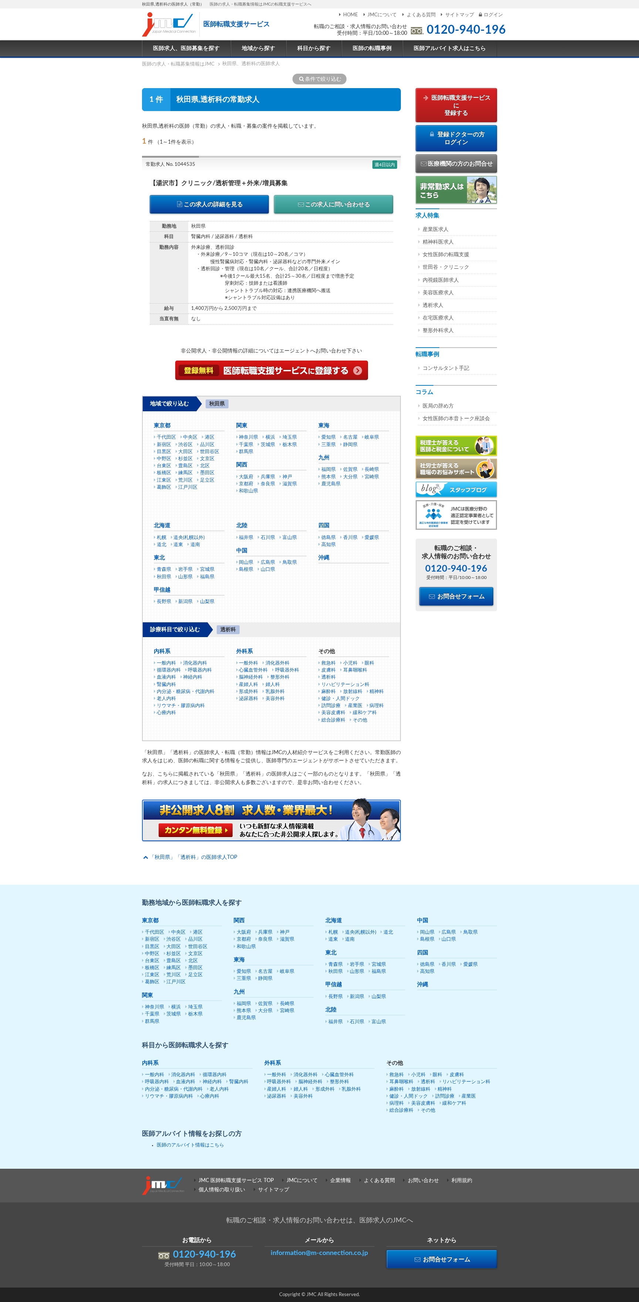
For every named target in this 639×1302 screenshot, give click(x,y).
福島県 (207, 577)
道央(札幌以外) (188, 537)
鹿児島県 (331, 484)
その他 (360, 720)
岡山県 (246, 562)
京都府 (246, 484)
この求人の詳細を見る (213, 204)
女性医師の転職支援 (446, 254)
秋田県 (164, 577)
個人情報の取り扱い (222, 1189)
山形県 (185, 577)
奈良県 (268, 484)
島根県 (246, 569)
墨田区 (207, 473)
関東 (241, 425)
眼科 (369, 663)
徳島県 (328, 537)
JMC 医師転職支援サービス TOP (236, 1180)
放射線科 (352, 691)
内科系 (162, 651)
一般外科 (248, 663)
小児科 (350, 663)
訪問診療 (331, 705)
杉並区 (185, 458)
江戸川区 (187, 487)
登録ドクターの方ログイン (460, 138)
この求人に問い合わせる (337, 204)
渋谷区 (185, 444)
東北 (159, 557)
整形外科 (280, 677)
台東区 (164, 465)
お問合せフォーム (460, 596)
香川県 (350, 537)
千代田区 (166, 437)
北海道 (162, 525)
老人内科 (166, 698)
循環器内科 (169, 670)
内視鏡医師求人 (441, 280)
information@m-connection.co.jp (319, 1253)
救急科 (328, 663)
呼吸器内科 (200, 670)
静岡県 (350, 444)
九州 (323, 458)
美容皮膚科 (333, 712)
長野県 (164, 601)
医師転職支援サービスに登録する (460, 105)
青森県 (164, 569)
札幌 (161, 537)
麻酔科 (328, 691)
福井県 (246, 537)
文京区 (207, 458)
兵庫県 (268, 477)
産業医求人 (436, 229)
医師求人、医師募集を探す (186, 48)
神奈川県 (248, 437)
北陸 (241, 525)
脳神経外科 (251, 677)
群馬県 (246, 451)
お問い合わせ (423, 1180)
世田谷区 (209, 451)
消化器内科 (195, 663)
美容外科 (275, 698)
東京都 (162, 425)
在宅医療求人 (438, 318)
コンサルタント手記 (446, 368)
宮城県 (207, 569)
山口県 (268, 569)
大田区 (185, 451)
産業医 (355, 705)
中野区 (164, 458)
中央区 (190, 437)
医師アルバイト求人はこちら (450, 48)
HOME (350, 15)
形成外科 (248, 691)
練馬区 (185, 473)
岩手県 (185, 569)
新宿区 (164, 444)
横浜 (270, 437)
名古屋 (350, 437)
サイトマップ (459, 15)
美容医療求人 (438, 292)
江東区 (164, 480)
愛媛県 (372, 537)
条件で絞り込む (323, 79)
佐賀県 (350, 469)
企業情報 (340, 1180)
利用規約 (462, 1180)
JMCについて (382, 15)
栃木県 (290, 444)
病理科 (376, 705)
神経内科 (192, 677)
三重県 (328, 444)
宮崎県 (372, 477)
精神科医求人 (438, 242)
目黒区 (164, 451)
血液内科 (166, 677)
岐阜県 (372, 437)
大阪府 (246, 477)
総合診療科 (333, 720)
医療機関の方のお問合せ (460, 164)
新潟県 (185, 601)
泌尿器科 (248, 698)
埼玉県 (290, 437)
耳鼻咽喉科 (355, 670)
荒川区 (185, 480)
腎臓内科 (166, 684)
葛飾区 (164, 487)
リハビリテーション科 (345, 684)
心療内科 (166, 712)
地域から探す (258, 48)
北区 (205, 465)
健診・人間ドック (340, 698)
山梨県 (207, 601)
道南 (195, 544)
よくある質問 (421, 15)
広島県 (268, 562)
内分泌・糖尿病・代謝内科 (185, 691)
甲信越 (162, 590)
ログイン (493, 15)
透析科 (328, 677)
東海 (323, 425)
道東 (178, 544)
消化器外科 (278, 663)
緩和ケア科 (365, 712)
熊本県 (328, 477)
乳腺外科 (275, 691)
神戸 (287, 477)
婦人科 (273, 684)
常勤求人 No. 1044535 (170, 164)
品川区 (207, 444)
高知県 (328, 544)
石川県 (268, 537)
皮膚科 (328, 670)
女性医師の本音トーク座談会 (456, 418)
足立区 (207, 480)
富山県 (290, 537)
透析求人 (433, 305)
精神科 (376, 691)
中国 (241, 550)
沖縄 (323, 557)
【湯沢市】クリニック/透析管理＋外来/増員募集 (219, 183)
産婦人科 (248, 684)
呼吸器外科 (287, 670)
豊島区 (185, 465)
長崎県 (372, 469)
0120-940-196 (466, 30)
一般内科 (166, 663)
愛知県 (328, 437)
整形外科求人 (438, 330)
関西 (241, 465)
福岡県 (328, 469)
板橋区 (164, 473)
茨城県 (268, 444)
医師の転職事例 (372, 48)
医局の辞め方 (438, 406)
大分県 (350, 477)
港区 (209, 437)
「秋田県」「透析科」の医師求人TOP (193, 857)
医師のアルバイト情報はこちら (190, 1145)
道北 (161, 544)
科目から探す (314, 48)
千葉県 (246, 444)
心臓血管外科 (253, 670)
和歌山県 (248, 491)
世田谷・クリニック (446, 267)
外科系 (244, 651)
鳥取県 (290, 562)
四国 (323, 525)
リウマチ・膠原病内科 (181, 705)
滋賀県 (290, 484)
